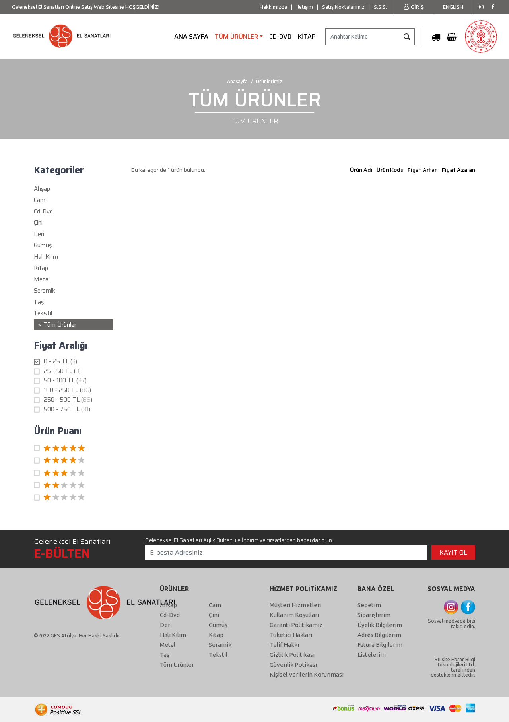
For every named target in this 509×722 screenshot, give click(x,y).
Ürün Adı (361, 169)
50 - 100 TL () (65, 381)
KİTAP (307, 36)
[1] (73, 497)
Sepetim (369, 605)
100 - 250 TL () (67, 390)
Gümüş (218, 624)
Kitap (216, 634)
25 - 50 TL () (62, 371)
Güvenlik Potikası (293, 664)
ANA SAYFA (191, 36)
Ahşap (168, 605)
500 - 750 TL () (67, 409)
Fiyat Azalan (458, 169)
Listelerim (371, 654)
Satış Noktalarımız (343, 7)
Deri (166, 624)
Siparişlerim (373, 614)
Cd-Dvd (170, 614)
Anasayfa (237, 81)
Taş (164, 654)
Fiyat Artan (423, 169)
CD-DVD (280, 36)
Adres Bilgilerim (379, 634)
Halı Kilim (173, 634)
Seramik (220, 644)
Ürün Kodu (390, 169)
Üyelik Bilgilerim (379, 624)
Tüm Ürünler (59, 325)
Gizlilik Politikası (292, 654)
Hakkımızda (273, 7)
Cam (215, 605)
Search (407, 36)
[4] (73, 460)
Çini (214, 614)
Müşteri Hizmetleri (295, 605)
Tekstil (218, 654)
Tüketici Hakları (291, 634)
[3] (73, 473)
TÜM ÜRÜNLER (236, 36)
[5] (73, 448)
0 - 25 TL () (60, 362)
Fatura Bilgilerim (379, 644)
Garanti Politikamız (296, 624)
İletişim (304, 7)
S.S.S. (380, 7)
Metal (167, 644)
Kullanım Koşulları (294, 614)
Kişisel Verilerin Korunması (307, 674)
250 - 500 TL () (68, 400)
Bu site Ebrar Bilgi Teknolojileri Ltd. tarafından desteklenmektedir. (453, 666)
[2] (73, 485)
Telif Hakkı (284, 644)
